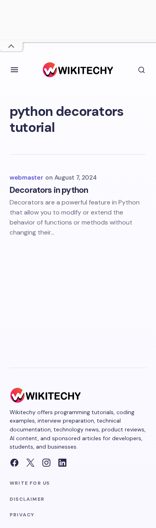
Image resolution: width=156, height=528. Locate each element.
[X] (30, 463)
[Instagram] (46, 463)
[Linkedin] (62, 463)
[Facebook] (14, 463)
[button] (14, 70)
